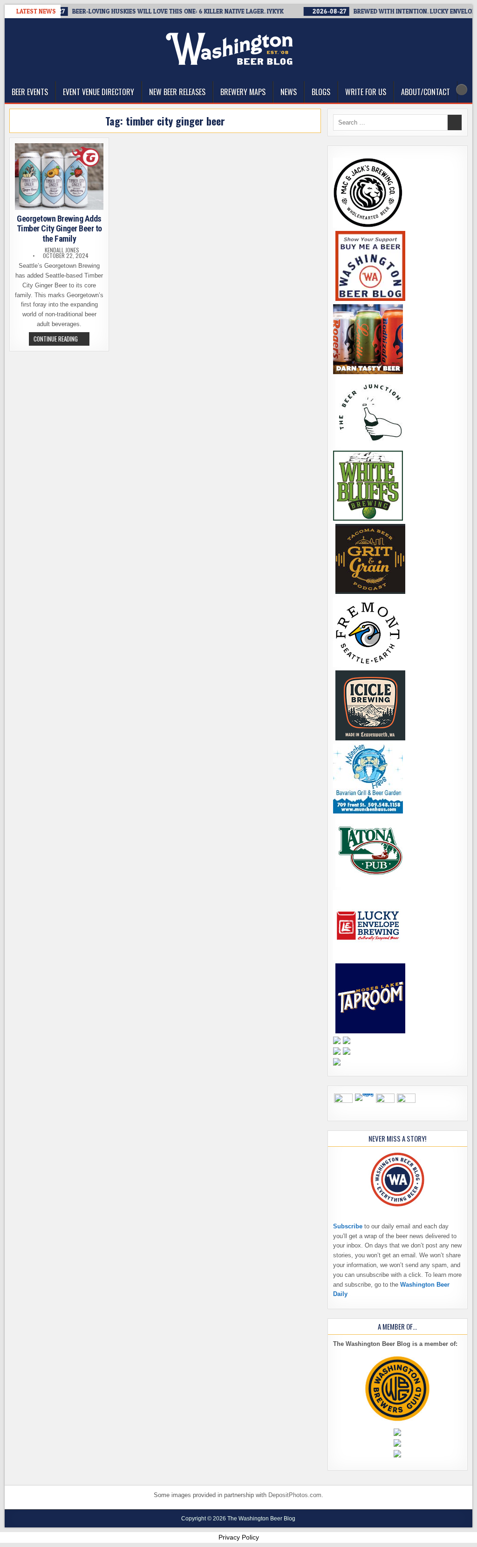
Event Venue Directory (98, 92)
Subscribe (347, 1226)
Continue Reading (61, 340)
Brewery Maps (243, 92)
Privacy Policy (238, 1537)
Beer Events (30, 92)
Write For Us (365, 92)
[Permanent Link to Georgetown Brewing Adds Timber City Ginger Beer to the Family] (59, 176)
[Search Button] (461, 89)
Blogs (321, 92)
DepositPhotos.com (294, 1494)
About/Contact (425, 92)
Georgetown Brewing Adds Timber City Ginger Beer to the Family (59, 229)
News (288, 92)
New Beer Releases (177, 92)
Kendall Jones (62, 250)
